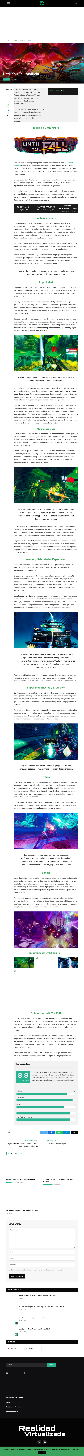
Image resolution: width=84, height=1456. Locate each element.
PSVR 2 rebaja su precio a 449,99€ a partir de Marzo (37, 1295)
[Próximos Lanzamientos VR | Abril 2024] (23, 1198)
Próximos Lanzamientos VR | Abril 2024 (22, 1211)
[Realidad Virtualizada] (42, 3)
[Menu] (8, 3)
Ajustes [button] (76, 1449)
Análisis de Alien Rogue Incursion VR (20, 1179)
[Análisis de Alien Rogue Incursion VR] (23, 1167)
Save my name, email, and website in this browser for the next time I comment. (36, 1270)
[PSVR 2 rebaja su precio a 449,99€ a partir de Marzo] (12, 1298)
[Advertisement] (42, 23)
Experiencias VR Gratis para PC (57, 1144)
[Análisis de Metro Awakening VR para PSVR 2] (60, 1167)
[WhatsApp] (8, 105)
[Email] (8, 116)
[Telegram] (8, 110)
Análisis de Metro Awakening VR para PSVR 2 (58, 1181)
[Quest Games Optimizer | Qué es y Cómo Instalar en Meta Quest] (12, 1309)
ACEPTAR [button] (42, 1452)
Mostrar (63, 91)
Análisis (6, 79)
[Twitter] (8, 95)
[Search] (76, 3)
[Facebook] (8, 100)
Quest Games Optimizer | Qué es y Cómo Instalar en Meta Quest (41, 1307)
